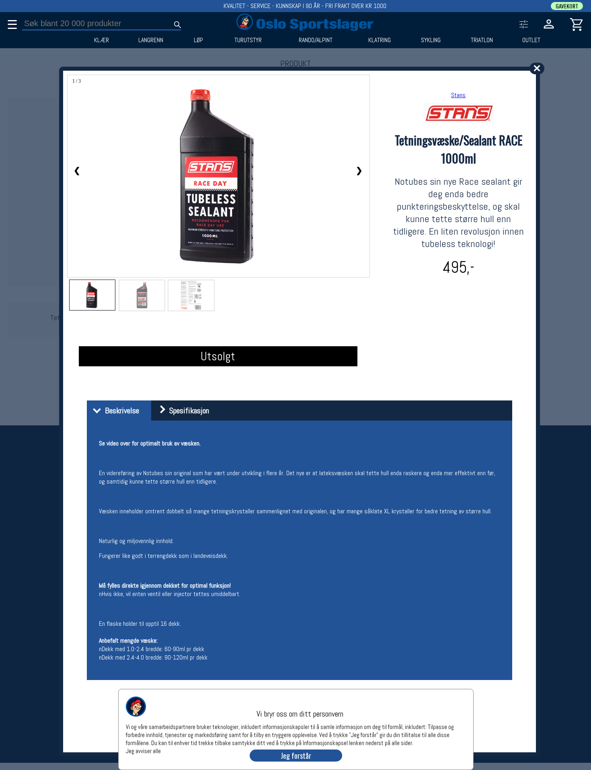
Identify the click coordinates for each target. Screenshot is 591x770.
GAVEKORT (567, 6)
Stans (458, 95)
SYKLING (431, 40)
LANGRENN (150, 40)
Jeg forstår (296, 755)
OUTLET (531, 40)
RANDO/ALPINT (315, 40)
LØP (198, 40)
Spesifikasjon (187, 410)
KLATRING (379, 40)
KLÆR (101, 40)
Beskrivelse (120, 410)
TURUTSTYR (248, 40)
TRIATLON (482, 40)
